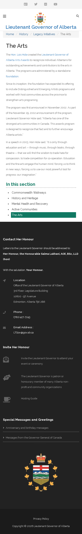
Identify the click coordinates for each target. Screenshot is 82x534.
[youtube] (55, 4)
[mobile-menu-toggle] (4, 16)
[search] (78, 16)
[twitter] (35, 4)
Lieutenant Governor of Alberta (41, 27)
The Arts (17, 215)
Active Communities (24, 209)
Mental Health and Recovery (30, 203)
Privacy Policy (41, 518)
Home (10, 34)
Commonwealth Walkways (29, 192)
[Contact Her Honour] (25, 4)
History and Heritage (25, 198)
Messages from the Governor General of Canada (33, 437)
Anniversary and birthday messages (26, 427)
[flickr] (45, 4)
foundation (12, 76)
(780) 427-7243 (22, 317)
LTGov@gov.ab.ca (24, 332)
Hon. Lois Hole (19, 54)
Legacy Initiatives (44, 34)
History (23, 34)
